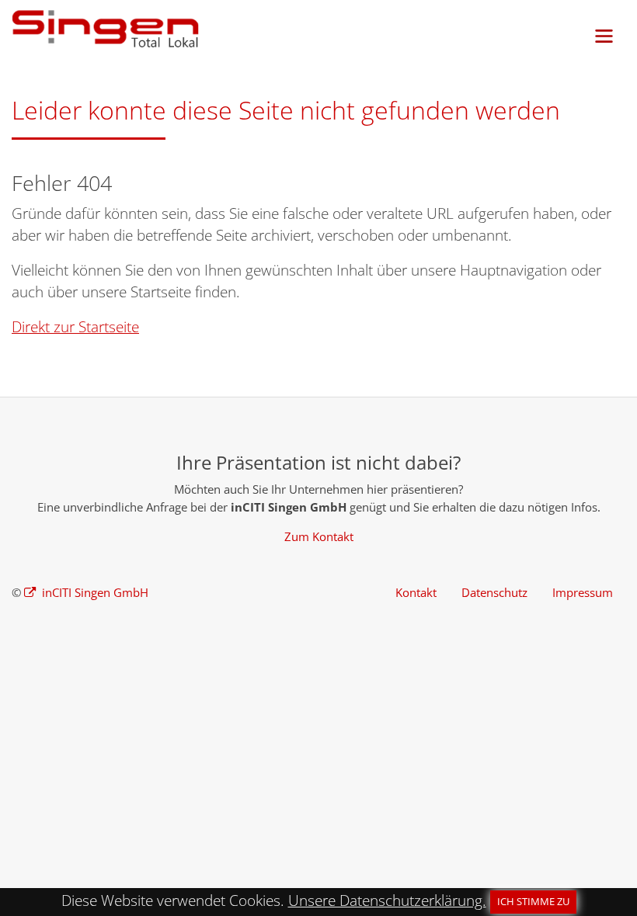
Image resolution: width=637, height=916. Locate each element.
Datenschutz (494, 592)
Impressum (582, 592)
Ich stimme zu (533, 901)
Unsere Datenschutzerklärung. (387, 900)
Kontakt (416, 592)
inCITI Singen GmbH (93, 592)
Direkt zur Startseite (75, 327)
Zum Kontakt (318, 536)
